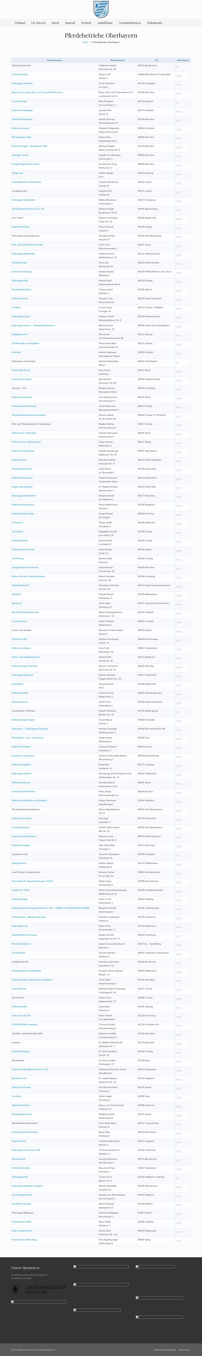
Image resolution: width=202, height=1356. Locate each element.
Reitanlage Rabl (20, 280)
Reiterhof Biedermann (23, 504)
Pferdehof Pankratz (21, 1204)
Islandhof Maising (20, 1051)
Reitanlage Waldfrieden (23, 253)
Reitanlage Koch (20, 1177)
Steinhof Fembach (21, 1105)
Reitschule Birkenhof (22, 119)
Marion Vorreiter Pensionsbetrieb (28, 576)
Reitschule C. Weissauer (24, 433)
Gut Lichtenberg (20, 74)
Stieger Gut (17, 173)
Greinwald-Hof (19, 988)
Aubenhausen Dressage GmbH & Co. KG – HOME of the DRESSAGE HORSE (50, 908)
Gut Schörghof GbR (22, 1195)
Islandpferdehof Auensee (24, 935)
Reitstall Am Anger (21, 845)
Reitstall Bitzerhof (20, 585)
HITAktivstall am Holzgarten (25, 343)
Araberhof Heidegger (22, 110)
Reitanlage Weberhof (22, 675)
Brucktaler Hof (19, 1078)
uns (29, 1278)
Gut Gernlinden (19, 101)
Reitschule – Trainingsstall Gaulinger (30, 728)
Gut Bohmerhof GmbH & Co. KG (28, 209)
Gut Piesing (17, 558)
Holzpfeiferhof (19, 863)
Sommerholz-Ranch (22, 379)
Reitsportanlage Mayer (23, 719)
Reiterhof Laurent (20, 128)
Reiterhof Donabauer (22, 477)
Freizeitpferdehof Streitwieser (26, 182)
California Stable (20, 693)
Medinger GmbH (20, 155)
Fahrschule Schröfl (21, 1015)
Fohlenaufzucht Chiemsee (25, 1132)
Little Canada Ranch (22, 1230)
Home (85, 42)
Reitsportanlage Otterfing (24, 666)
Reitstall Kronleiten (21, 1168)
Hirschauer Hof (19, 639)
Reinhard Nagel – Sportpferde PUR (29, 146)
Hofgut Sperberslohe (22, 486)
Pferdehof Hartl (19, 262)
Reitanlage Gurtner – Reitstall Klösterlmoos (33, 325)
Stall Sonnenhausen (22, 397)
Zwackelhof (17, 684)
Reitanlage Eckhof (21, 316)
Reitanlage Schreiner (22, 83)
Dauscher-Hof (19, 1141)
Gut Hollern (17, 531)
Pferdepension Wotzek (23, 549)
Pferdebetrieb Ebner (22, 469)
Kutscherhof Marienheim (24, 836)
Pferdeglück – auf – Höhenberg (27, 737)
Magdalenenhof (19, 334)
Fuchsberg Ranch (21, 827)
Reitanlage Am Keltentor (24, 495)
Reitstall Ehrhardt (20, 227)
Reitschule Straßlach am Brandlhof (29, 800)
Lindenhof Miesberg (22, 271)
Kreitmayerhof (19, 460)
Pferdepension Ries (21, 137)
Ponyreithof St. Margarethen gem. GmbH (32, 881)
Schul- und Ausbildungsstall (25, 657)
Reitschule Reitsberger (23, 451)
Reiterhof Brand (20, 298)
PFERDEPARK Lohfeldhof (25, 1024)
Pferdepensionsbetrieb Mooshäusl (29, 415)
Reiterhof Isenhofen (22, 818)
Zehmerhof (17, 522)
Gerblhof (16, 307)
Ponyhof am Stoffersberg (24, 1239)
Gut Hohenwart (19, 621)
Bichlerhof (17, 603)
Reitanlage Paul (20, 926)
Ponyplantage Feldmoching (25, 164)
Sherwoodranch (20, 702)
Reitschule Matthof (21, 764)
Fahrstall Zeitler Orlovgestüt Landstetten (32, 979)
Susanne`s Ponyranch (23, 755)
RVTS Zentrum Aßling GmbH (26, 442)
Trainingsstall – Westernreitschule (28, 917)
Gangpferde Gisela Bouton (25, 567)
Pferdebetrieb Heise (22, 1114)
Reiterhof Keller (19, 1006)
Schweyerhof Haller (21, 1221)
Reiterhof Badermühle (23, 513)
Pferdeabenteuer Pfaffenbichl (26, 970)
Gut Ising (16, 1096)
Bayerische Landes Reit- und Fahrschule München (37, 92)
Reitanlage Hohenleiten (23, 200)
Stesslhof (16, 594)
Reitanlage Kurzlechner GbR (26, 1150)
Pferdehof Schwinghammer (25, 612)
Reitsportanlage (20, 899)
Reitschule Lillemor (21, 648)
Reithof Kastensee (21, 782)
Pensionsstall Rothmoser (24, 406)
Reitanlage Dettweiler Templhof (27, 1186)
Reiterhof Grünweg (21, 1087)
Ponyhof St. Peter (20, 890)
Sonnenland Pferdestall (23, 791)
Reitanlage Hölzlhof (21, 773)
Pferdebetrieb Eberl (21, 289)
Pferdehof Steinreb (21, 944)
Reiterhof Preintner (21, 746)
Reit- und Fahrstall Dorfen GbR (27, 244)
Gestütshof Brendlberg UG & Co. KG (30, 1069)
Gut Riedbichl (18, 953)
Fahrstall (16, 352)
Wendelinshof (18, 1159)
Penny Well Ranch (21, 370)
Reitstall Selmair (20, 540)
